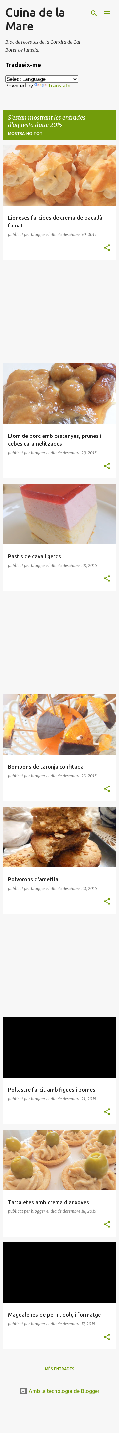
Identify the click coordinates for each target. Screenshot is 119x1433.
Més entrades (59, 1369)
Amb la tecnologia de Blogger (63, 1391)
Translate (59, 85)
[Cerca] (94, 13)
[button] (107, 248)
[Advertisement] (59, 311)
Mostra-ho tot (25, 133)
